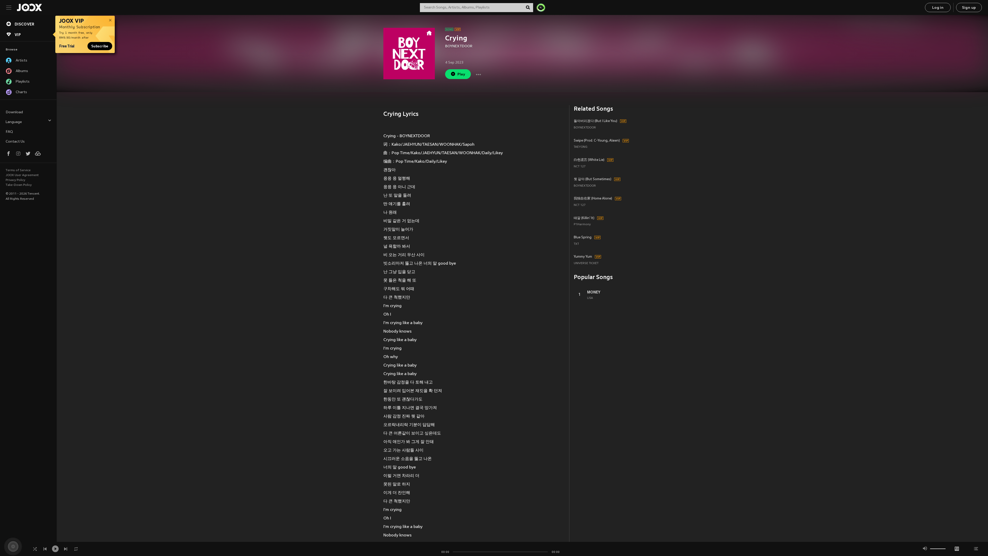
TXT (576, 244)
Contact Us (15, 142)
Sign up (969, 8)
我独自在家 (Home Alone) (593, 199)
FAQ (9, 132)
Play (461, 74)
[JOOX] (29, 7)
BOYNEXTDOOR (458, 46)
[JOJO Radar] (541, 7)
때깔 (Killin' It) (584, 218)
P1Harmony (582, 224)
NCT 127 (580, 166)
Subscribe (99, 46)
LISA (590, 298)
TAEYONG (580, 147)
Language (14, 122)
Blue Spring (583, 237)
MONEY (593, 292)
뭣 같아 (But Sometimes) (592, 179)
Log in (937, 8)
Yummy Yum (583, 257)
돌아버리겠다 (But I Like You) (595, 121)
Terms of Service (18, 170)
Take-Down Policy (19, 185)
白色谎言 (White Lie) (589, 160)
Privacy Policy (15, 180)
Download (14, 112)
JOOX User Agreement (22, 175)
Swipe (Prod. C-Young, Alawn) (597, 141)
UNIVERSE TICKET (586, 263)
